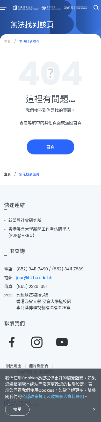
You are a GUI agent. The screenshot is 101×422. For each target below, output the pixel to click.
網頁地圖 (13, 366)
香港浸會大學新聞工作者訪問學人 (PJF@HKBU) (39, 232)
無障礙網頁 (38, 366)
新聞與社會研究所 (24, 220)
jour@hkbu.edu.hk (34, 278)
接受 (17, 409)
